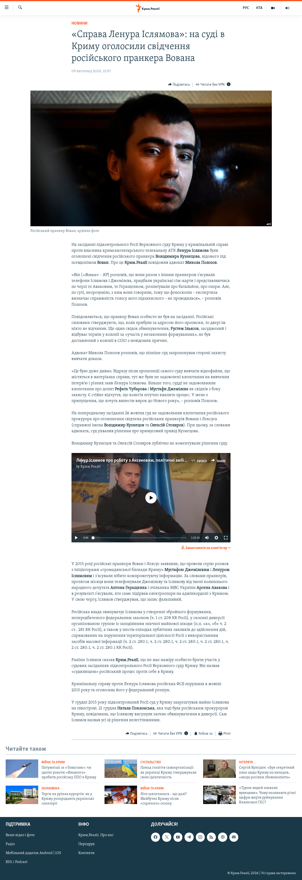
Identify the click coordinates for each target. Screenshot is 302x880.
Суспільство (150, 762)
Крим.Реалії (90, 467)
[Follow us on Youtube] (177, 837)
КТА (259, 8)
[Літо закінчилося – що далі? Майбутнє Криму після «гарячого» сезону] (121, 795)
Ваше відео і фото (20, 835)
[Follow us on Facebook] (155, 837)
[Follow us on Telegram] (189, 837)
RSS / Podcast (16, 862)
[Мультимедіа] (273, 8)
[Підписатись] (233, 837)
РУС (246, 8)
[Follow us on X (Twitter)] (166, 837)
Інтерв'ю (246, 762)
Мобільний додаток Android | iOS (33, 853)
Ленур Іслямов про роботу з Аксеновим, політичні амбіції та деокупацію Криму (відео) (161, 460)
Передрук (86, 844)
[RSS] (211, 837)
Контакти (86, 853)
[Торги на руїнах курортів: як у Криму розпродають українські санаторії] (22, 795)
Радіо (10, 844)
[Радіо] (287, 8)
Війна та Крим (53, 762)
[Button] (179, 85)
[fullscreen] (226, 537)
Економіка (50, 788)
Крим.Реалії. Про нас (95, 835)
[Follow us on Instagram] (200, 837)
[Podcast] (222, 837)
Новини (79, 23)
